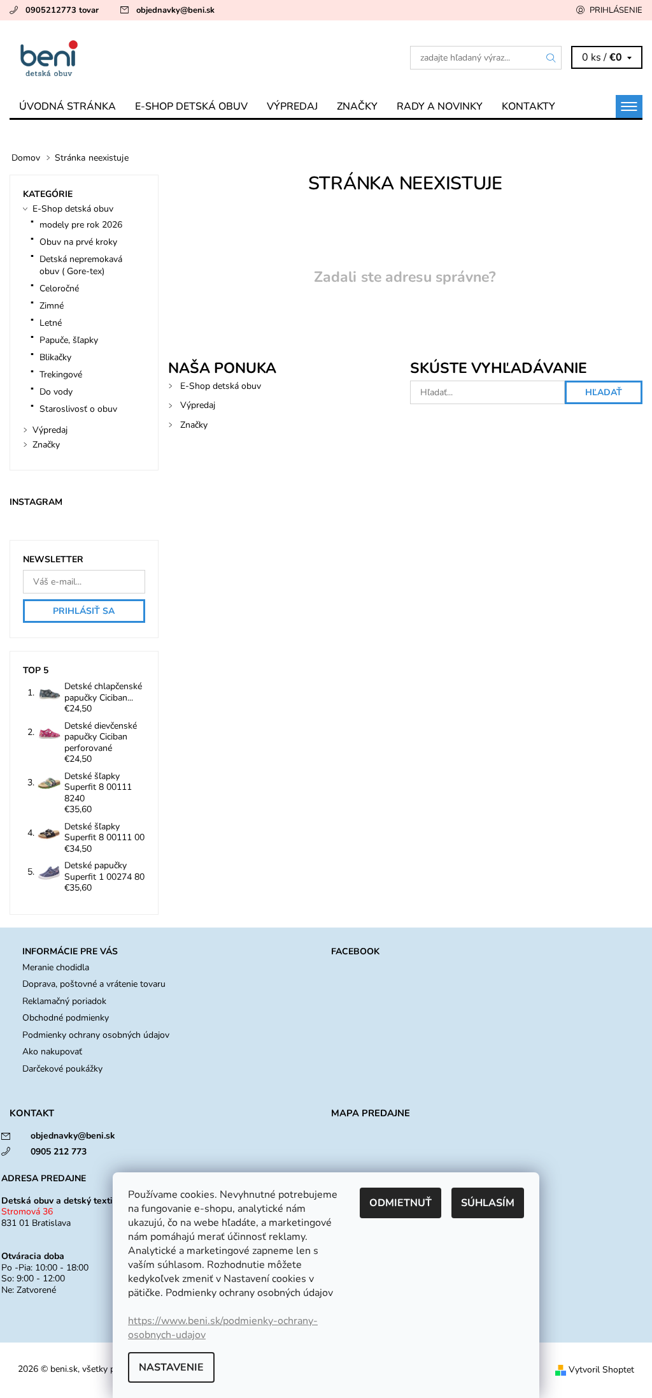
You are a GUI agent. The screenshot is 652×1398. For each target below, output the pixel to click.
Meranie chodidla (55, 967)
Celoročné (59, 288)
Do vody (56, 392)
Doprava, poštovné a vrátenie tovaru (94, 984)
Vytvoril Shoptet (601, 1370)
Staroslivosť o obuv (78, 409)
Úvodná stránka (67, 106)
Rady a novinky (440, 106)
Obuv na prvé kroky (78, 242)
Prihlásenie (616, 10)
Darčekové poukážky (62, 1069)
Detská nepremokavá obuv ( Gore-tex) (80, 265)
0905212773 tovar (62, 10)
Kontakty (528, 106)
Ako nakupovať (52, 1051)
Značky (357, 106)
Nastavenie (171, 1367)
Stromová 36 (27, 1211)
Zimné (51, 306)
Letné (50, 323)
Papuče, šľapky (68, 340)
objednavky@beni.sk (175, 10)
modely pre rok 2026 (80, 225)
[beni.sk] (168, 57)
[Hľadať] (551, 57)
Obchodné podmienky (65, 1018)
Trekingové (60, 374)
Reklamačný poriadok (64, 1001)
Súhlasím (487, 1203)
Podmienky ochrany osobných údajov (95, 1035)
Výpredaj (292, 106)
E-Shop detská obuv (191, 106)
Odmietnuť (400, 1203)
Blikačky (55, 357)
